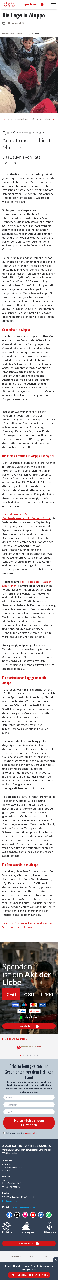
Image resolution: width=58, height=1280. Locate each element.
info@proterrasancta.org (23, 1207)
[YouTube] (33, 1215)
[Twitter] (17, 1215)
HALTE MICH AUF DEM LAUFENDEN (29, 1275)
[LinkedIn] (41, 1215)
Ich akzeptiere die (22, 1133)
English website (9, 1201)
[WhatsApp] (49, 1215)
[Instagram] (25, 1215)
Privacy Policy (31, 1133)
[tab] (20, 1055)
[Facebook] (9, 1215)
